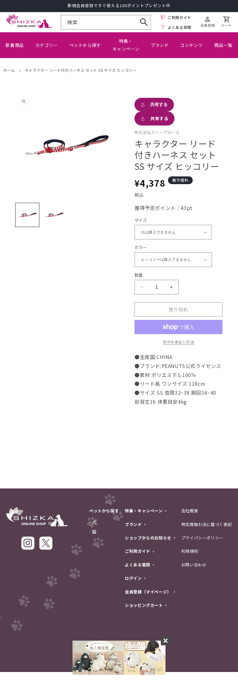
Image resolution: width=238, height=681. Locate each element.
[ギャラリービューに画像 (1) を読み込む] (27, 215)
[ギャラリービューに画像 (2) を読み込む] (54, 215)
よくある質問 (137, 565)
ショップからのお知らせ (148, 538)
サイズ (140, 220)
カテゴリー (46, 45)
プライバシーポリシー (202, 538)
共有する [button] (159, 118)
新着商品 (15, 45)
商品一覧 (223, 45)
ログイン (133, 578)
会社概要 (189, 511)
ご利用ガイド (137, 551)
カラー (140, 247)
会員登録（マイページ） (148, 592)
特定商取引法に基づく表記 (206, 524)
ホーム (9, 70)
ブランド (160, 45)
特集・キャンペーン (125, 45)
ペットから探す (85, 45)
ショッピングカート (144, 605)
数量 (138, 275)
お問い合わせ (194, 565)
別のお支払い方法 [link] (178, 341)
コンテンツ (191, 45)
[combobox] (106, 22)
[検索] (144, 22)
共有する (159, 104)
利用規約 (189, 551)
